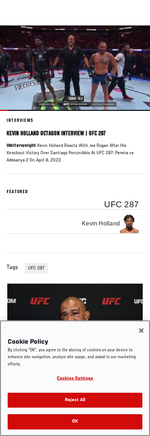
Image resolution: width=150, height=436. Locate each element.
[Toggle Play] (15, 115)
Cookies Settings (75, 378)
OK (75, 421)
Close (137, 39)
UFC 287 (36, 268)
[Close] (141, 331)
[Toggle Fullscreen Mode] (135, 115)
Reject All (75, 400)
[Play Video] (75, 68)
